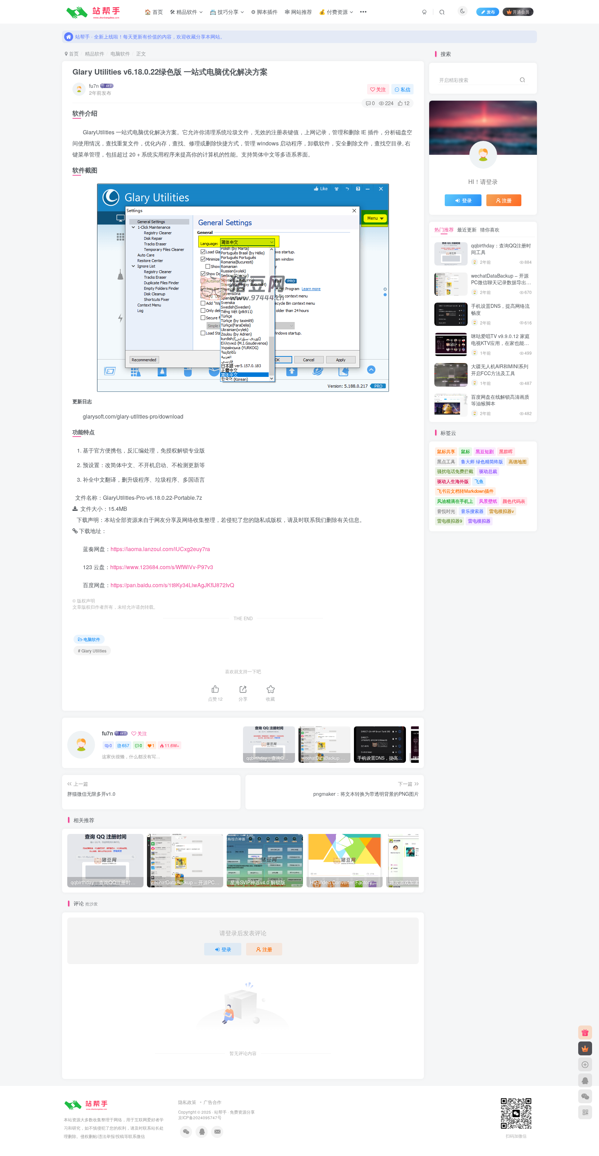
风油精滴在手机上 (455, 501)
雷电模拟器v (501, 511)
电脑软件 (120, 53)
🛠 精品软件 (183, 11)
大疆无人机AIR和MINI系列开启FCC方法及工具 (499, 370)
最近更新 (467, 229)
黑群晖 (506, 451)
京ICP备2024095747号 (200, 1117)
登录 (226, 949)
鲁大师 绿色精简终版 (482, 461)
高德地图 (518, 461)
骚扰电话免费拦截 (455, 471)
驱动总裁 (488, 471)
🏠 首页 (154, 11)
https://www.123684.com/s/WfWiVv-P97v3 (161, 567)
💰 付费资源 (333, 11)
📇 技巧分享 (224, 11)
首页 (73, 53)
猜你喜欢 (490, 229)
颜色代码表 (514, 501)
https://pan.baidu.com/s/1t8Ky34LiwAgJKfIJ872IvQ (172, 585)
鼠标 (465, 451)
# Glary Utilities (92, 650)
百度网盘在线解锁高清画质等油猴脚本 (500, 400)
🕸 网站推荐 (298, 11)
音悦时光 (446, 511)
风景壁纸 (488, 501)
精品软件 (94, 53)
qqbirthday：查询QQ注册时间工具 (501, 249)
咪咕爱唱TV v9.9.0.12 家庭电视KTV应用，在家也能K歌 (500, 342)
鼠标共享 (446, 451)
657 (125, 745)
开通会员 (521, 12)
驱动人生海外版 (453, 481)
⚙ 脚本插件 (264, 11)
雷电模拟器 (479, 520)
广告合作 (212, 1102)
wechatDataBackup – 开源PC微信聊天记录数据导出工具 (501, 282)
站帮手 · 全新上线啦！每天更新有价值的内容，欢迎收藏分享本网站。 (150, 36)
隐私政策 (187, 1102)
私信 (405, 89)
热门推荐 (444, 229)
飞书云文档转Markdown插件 (465, 491)
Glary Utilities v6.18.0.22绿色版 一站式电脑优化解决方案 (170, 71)
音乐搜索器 (472, 511)
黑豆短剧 (485, 451)
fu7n (94, 85)
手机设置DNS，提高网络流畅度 (500, 309)
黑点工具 (446, 461)
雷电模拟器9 (449, 520)
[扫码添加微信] (585, 1096)
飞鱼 (479, 481)
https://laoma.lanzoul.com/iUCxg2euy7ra (160, 549)
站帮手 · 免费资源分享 (234, 1112)
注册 (267, 949)
